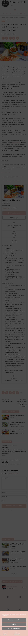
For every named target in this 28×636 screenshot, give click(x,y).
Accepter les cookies (14, 620)
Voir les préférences (14, 628)
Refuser (14, 624)
